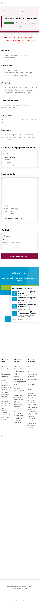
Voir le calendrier (17, 319)
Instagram (22, 595)
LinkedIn (11, 595)
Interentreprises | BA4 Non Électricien (27, 292)
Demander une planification (19, 256)
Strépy (9, 163)
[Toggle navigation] (36, 3)
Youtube (28, 595)
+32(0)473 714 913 (8, 245)
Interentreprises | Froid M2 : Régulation (27, 305)
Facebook (6, 595)
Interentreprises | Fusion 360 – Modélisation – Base (27, 312)
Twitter (17, 595)
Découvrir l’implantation (11, 219)
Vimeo (33, 595)
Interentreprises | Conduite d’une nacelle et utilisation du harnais (27, 299)
